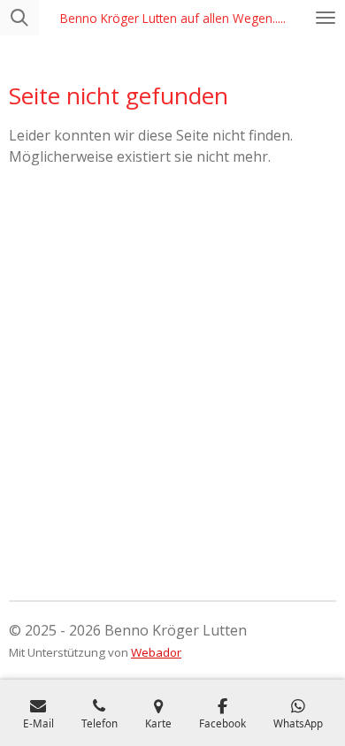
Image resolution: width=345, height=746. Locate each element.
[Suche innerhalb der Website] (19, 17)
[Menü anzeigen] (325, 17)
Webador (156, 652)
